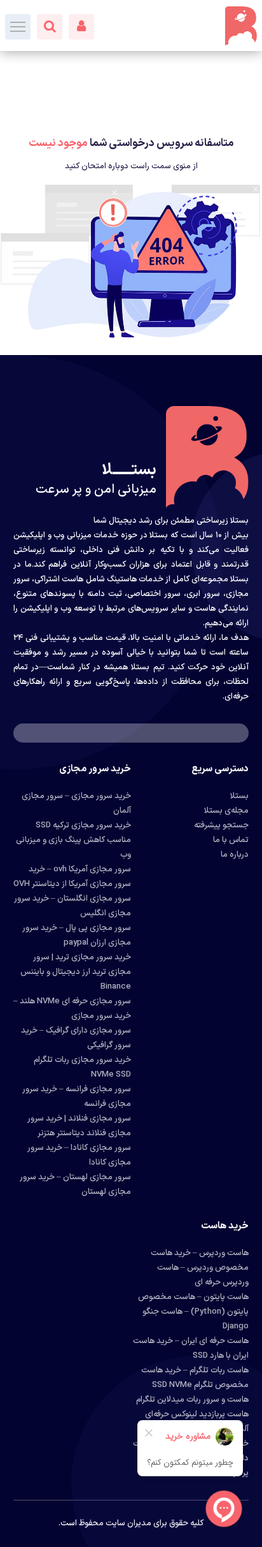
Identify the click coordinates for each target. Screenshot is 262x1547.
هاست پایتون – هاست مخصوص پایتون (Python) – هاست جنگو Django (193, 1312)
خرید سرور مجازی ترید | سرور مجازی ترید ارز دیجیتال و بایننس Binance (75, 972)
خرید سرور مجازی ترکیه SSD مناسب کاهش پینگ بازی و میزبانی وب (73, 840)
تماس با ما (231, 840)
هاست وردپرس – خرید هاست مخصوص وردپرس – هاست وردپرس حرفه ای (200, 1268)
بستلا (239, 796)
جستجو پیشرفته (221, 825)
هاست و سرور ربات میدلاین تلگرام (192, 1399)
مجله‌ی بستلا (226, 810)
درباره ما (235, 854)
